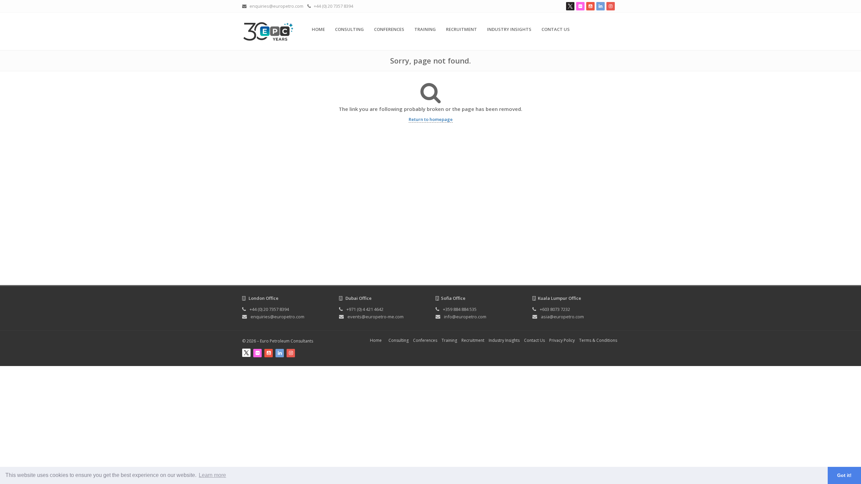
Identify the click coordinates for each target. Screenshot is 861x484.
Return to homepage (431, 119)
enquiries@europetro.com (276, 6)
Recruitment (461, 29)
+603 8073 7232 (555, 309)
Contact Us (555, 29)
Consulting (349, 29)
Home (318, 29)
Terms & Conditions (598, 340)
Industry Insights (509, 29)
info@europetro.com (465, 317)
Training (425, 29)
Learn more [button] (212, 475)
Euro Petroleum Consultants (286, 341)
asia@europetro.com (562, 317)
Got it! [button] (844, 475)
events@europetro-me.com (375, 317)
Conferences (389, 29)
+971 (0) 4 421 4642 (364, 309)
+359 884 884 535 (460, 309)
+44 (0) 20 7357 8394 (333, 6)
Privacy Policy (562, 340)
